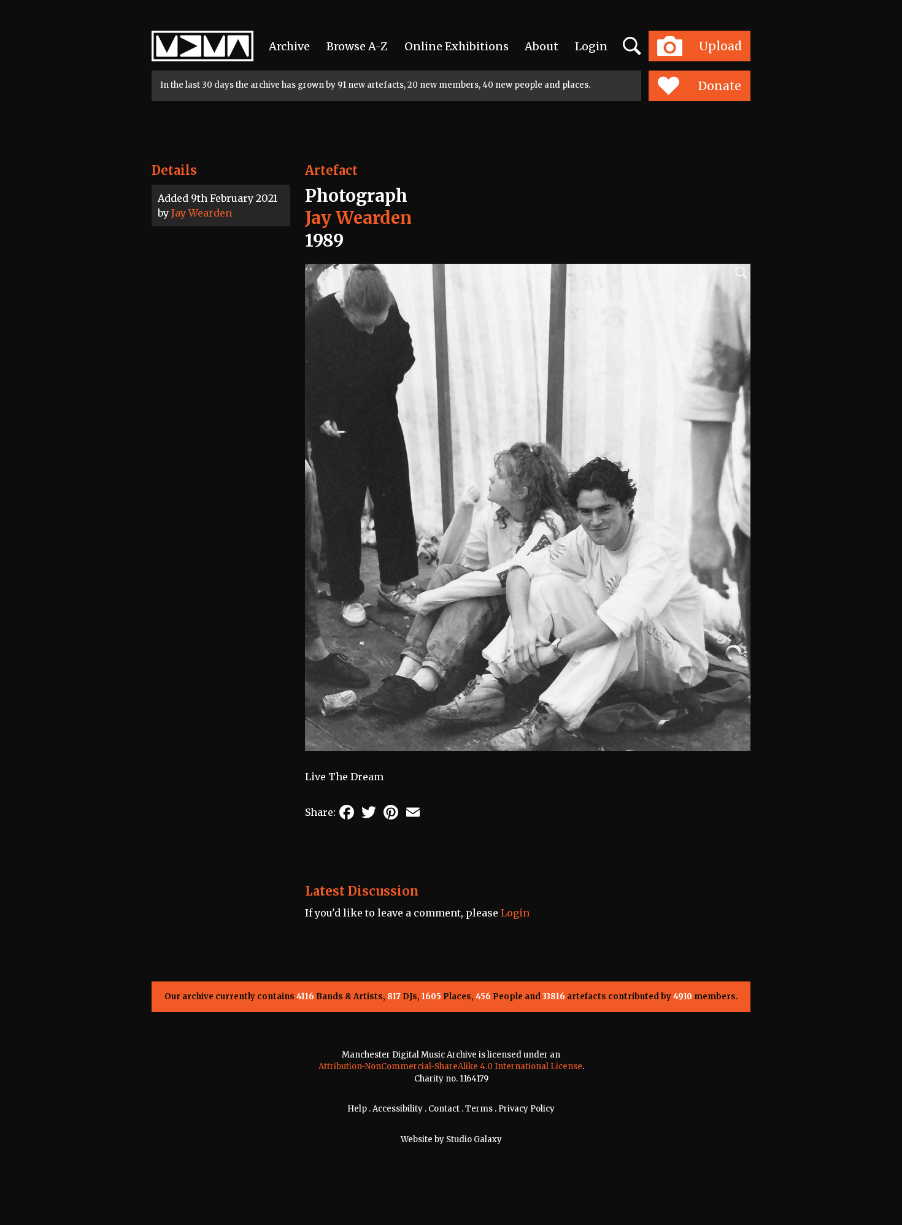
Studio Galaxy (474, 1139)
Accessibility (397, 1109)
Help (357, 1109)
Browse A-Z (357, 46)
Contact (444, 1109)
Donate (719, 86)
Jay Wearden (201, 213)
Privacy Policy (526, 1109)
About (541, 46)
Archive (289, 46)
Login (591, 46)
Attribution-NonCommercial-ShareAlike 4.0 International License (450, 1066)
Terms (479, 1109)
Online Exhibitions (456, 46)
